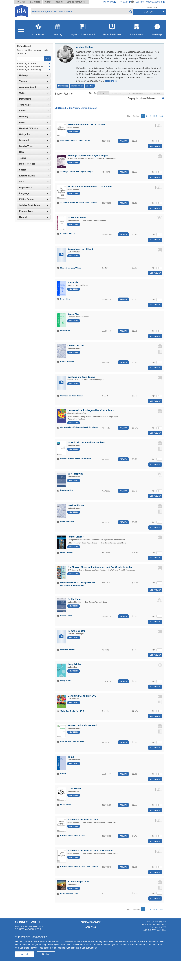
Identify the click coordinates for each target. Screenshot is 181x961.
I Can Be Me (74, 788)
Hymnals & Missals (112, 34)
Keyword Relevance (135, 93)
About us (90, 927)
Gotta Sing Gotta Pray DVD (81, 695)
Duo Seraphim (75, 473)
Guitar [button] (22, 93)
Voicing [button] (23, 81)
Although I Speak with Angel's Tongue (87, 155)
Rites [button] (21, 152)
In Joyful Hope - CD (78, 881)
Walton (48, 2)
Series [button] (22, 110)
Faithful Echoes (75, 536)
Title (104, 93)
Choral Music (38, 34)
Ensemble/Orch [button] (27, 175)
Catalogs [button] (23, 75)
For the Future (74, 599)
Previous (136, 116)
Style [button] (21, 181)
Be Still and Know (76, 217)
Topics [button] (22, 158)
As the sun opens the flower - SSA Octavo (89, 186)
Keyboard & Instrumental (83, 34)
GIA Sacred (21, 2)
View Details (73, 131)
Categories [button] (24, 134)
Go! (47, 58)
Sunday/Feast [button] (26, 146)
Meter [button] (22, 122)
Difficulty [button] (23, 116)
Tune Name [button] (25, 105)
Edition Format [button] (26, 199)
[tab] (33, 75)
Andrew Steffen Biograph (84, 107)
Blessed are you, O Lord (80, 249)
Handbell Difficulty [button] (28, 128)
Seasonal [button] (24, 140)
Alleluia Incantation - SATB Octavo (86, 124)
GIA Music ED (35, 2)
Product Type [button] (26, 211)
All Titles (89, 86)
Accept (24, 954)
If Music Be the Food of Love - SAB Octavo (90, 850)
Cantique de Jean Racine (81, 377)
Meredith (59, 2)
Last (161, 116)
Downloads (63, 86)
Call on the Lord (75, 345)
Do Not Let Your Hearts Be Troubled (86, 442)
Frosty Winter (74, 664)
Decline (46, 954)
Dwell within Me (75, 505)
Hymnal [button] (23, 217)
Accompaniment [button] (27, 87)
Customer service (90, 922)
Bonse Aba (73, 282)
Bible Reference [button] (27, 164)
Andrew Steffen (84, 47)
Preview (123, 141)
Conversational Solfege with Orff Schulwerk (90, 410)
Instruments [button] (25, 99)
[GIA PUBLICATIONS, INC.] (21, 11)
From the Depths (76, 631)
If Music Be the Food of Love (82, 819)
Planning (58, 34)
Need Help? (157, 34)
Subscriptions (136, 34)
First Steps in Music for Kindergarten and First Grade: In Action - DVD (77, 583)
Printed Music (77, 86)
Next (155, 116)
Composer (116, 93)
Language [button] (24, 193)
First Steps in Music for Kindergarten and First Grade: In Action (100, 567)
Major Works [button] (25, 187)
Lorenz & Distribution (76, 2)
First (128, 116)
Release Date (156, 93)
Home (70, 756)
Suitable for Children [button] (29, 205)
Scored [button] (23, 170)
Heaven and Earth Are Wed (82, 725)
